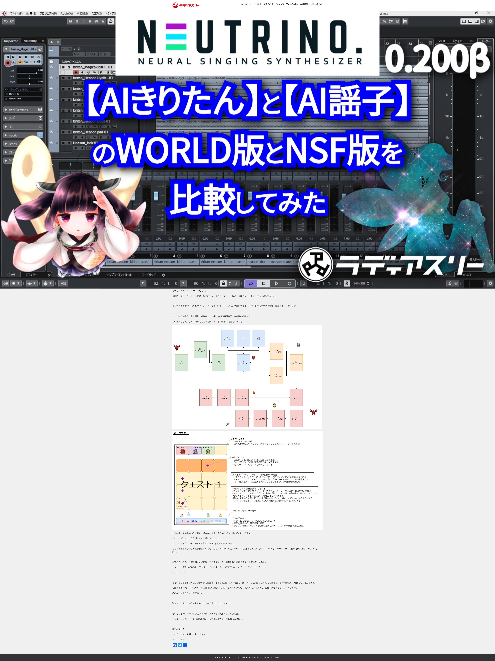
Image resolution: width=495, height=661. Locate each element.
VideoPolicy (292, 4)
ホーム (244, 4)
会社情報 (304, 4)
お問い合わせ (316, 4)
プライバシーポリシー (271, 657)
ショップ (280, 4)
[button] (37, 150)
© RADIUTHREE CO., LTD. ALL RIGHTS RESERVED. (237, 657)
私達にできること (265, 4)
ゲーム (252, 4)
